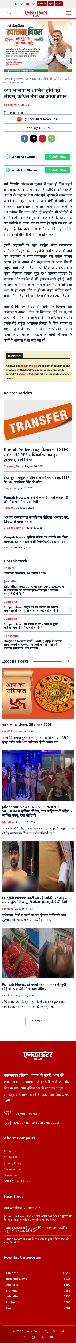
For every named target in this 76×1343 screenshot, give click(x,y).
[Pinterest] (42, 139)
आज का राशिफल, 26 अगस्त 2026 (25, 573)
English (42, 4)
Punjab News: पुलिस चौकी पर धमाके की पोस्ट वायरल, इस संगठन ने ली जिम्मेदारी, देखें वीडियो (36, 539)
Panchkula (11, 635)
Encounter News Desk (43, 119)
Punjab (8, 488)
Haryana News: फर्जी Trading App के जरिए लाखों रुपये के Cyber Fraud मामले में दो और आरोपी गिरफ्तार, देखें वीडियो (33, 644)
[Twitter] (33, 4)
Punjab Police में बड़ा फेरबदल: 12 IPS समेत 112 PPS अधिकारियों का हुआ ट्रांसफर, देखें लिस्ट (36, 454)
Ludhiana (10, 601)
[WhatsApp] (51, 139)
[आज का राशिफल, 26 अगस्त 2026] (38, 693)
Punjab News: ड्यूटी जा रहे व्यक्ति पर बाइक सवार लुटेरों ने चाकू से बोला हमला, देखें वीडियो (31, 608)
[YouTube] (27, 4)
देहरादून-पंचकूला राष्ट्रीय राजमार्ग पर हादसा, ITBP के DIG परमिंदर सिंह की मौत (37, 479)
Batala (8, 547)
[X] (33, 139)
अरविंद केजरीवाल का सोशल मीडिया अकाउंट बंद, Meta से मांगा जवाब (36, 519)
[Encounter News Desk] (20, 119)
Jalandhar (11, 581)
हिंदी (50, 4)
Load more (37, 1021)
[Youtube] (52, 1337)
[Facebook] (16, 4)
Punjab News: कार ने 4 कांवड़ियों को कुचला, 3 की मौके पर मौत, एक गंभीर (36, 499)
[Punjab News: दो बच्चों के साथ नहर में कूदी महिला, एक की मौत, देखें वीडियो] (38, 953)
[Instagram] (21, 4)
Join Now (59, 157)
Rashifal (9, 567)
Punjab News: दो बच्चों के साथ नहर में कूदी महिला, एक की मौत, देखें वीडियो (31, 625)
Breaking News (13, 79)
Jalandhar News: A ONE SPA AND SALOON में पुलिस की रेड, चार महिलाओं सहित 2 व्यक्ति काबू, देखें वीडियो (34, 590)
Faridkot (9, 507)
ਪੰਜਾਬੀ (58, 4)
